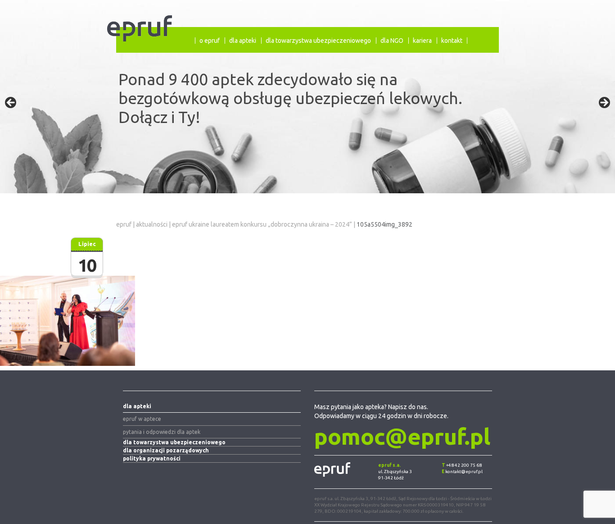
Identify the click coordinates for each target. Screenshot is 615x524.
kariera (422, 40)
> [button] (603, 103)
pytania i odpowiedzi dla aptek (161, 432)
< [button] (11, 103)
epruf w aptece (142, 419)
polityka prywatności (152, 458)
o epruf (209, 40)
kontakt (451, 40)
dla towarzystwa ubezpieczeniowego (318, 40)
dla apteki (242, 40)
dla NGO (391, 40)
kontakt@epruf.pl (464, 471)
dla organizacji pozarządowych (166, 450)
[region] (307, 105)
